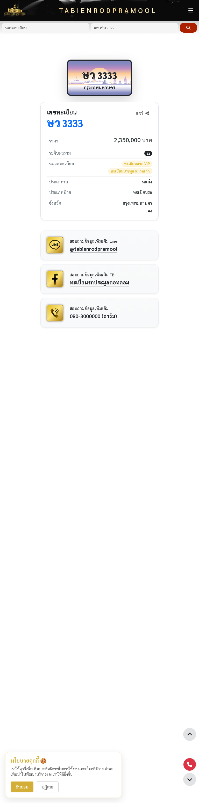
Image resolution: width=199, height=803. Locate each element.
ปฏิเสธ (47, 787)
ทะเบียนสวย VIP (137, 163)
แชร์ (140, 113)
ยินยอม (22, 787)
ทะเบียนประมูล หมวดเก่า (130, 171)
